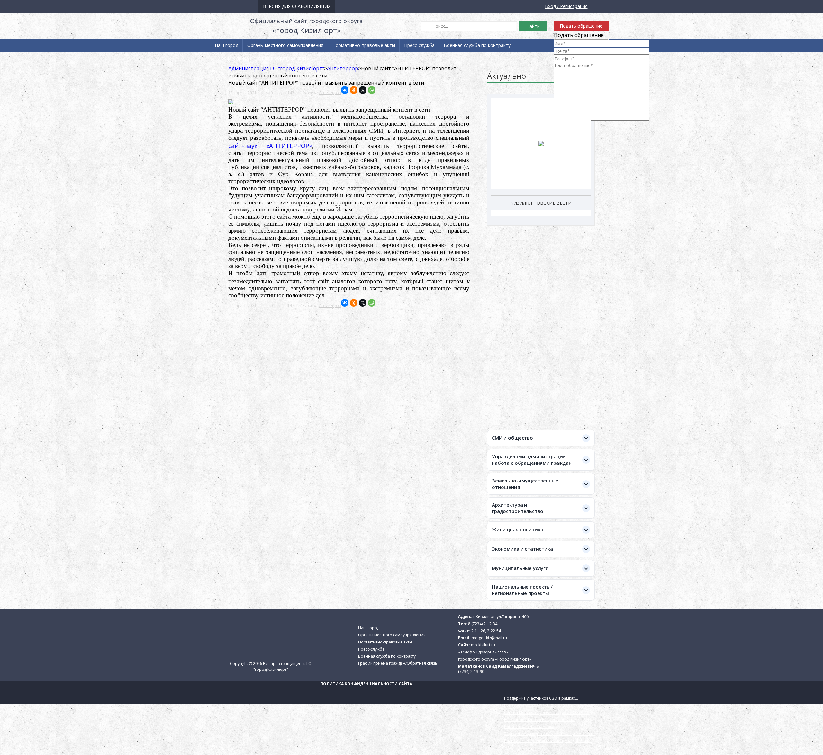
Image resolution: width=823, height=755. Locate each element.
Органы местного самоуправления (285, 45)
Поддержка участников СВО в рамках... (541, 698)
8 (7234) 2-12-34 (482, 623)
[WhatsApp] (371, 90)
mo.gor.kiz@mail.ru (489, 638)
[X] (362, 90)
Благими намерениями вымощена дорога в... (548, 740)
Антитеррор (330, 92)
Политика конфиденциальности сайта (366, 684)
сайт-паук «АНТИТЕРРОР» (270, 145)
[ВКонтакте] (344, 90)
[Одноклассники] (353, 90)
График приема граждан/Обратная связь (264, 58)
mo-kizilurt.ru (483, 645)
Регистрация (574, 6)
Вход (550, 6)
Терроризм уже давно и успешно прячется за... (549, 733)
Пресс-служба (419, 45)
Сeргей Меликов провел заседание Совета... (546, 712)
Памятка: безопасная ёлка (529, 726)
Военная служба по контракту (477, 45)
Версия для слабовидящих (296, 6)
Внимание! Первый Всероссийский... (539, 719)
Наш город (226, 45)
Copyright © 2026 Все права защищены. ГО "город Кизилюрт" (271, 666)
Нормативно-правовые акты (363, 45)
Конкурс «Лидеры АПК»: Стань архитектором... (548, 705)
